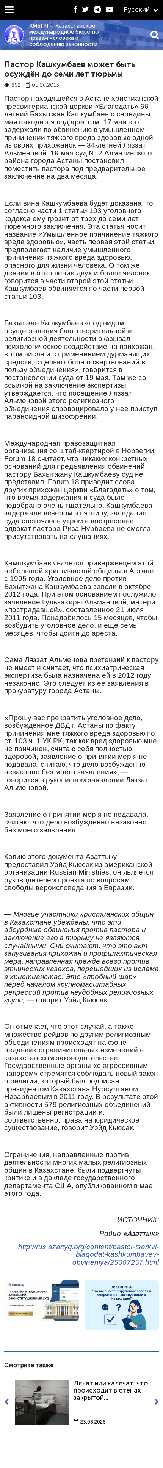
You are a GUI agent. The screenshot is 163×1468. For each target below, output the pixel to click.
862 (15, 85)
